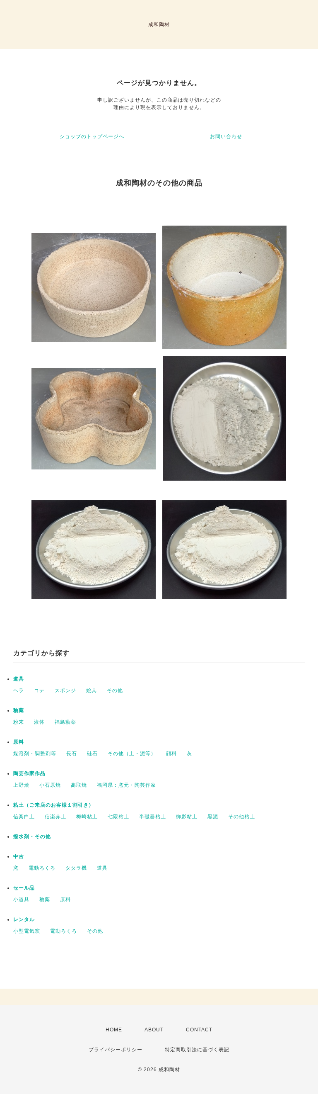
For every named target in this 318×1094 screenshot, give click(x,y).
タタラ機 (76, 868)
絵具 (91, 690)
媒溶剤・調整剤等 (34, 753)
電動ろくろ (42, 868)
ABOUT (154, 1030)
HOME (114, 1030)
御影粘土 (187, 816)
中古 (18, 856)
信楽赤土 (55, 816)
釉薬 (18, 710)
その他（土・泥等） (132, 753)
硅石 (92, 753)
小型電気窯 (26, 931)
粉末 (18, 722)
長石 (71, 753)
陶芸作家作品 (29, 773)
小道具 (21, 899)
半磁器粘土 (152, 816)
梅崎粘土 (87, 816)
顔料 (171, 753)
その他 (115, 690)
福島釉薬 (65, 722)
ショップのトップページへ (92, 136)
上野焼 (21, 785)
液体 (39, 722)
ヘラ (18, 690)
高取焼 (79, 785)
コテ (39, 690)
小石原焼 (50, 785)
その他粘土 (241, 816)
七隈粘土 (118, 816)
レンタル (24, 919)
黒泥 (212, 816)
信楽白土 (24, 816)
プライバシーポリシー (115, 1050)
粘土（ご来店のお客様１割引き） (53, 805)
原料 (18, 742)
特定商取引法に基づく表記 (197, 1050)
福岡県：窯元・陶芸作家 (126, 785)
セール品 (24, 888)
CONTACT (199, 1030)
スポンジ (65, 690)
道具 (18, 679)
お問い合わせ (226, 136)
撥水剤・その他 (32, 836)
